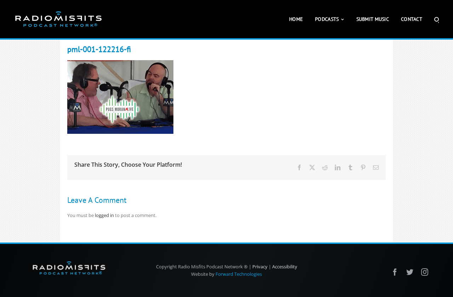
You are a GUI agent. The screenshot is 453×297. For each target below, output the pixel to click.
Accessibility (284, 266)
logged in (104, 215)
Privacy (260, 266)
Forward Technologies (239, 274)
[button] (436, 19)
